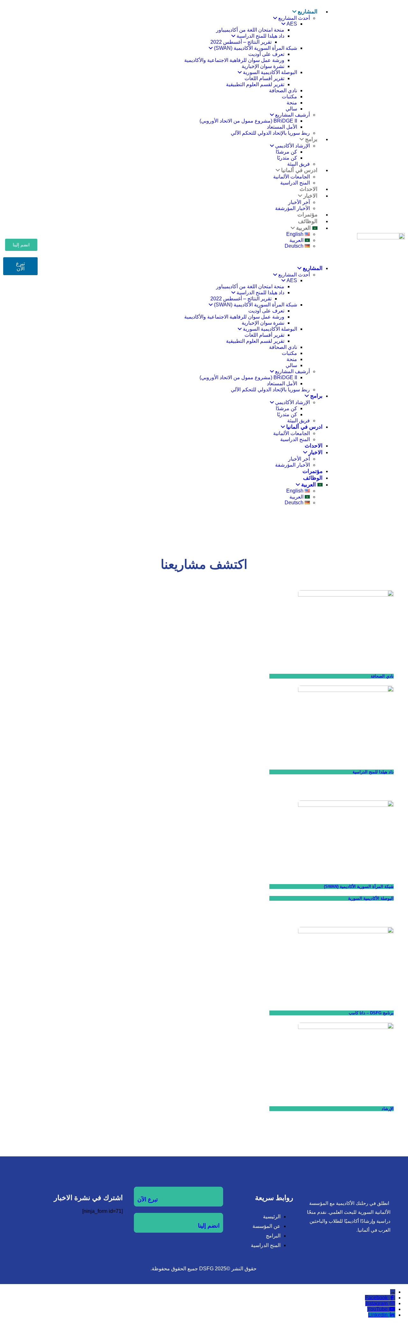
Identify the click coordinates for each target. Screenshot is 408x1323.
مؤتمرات (312, 471)
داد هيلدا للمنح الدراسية (260, 36)
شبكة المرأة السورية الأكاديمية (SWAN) (255, 48)
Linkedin (378, 1315)
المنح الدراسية (295, 439)
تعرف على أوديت (266, 54)
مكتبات (289, 96)
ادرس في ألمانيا (299, 170)
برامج (311, 139)
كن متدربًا (287, 158)
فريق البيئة (298, 420)
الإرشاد (388, 1108)
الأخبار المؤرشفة (292, 465)
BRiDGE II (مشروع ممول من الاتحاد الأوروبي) (248, 121)
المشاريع (307, 12)
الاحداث (314, 446)
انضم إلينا (209, 1225)
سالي (291, 108)
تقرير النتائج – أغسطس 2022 (241, 42)
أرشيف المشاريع (292, 114)
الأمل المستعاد (282, 127)
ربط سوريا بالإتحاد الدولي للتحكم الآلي (270, 133)
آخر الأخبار (299, 202)
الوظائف (313, 478)
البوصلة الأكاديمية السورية (270, 72)
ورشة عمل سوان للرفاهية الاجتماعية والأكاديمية (234, 60)
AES (292, 23)
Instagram (376, 1303)
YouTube (377, 1309)
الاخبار (310, 196)
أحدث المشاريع (294, 18)
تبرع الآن (147, 1199)
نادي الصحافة (283, 90)
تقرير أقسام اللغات (264, 78)
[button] (195, 257)
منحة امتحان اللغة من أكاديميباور (250, 30)
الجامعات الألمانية (291, 176)
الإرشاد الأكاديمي (292, 145)
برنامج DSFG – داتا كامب (371, 1013)
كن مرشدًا (286, 151)
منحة (292, 102)
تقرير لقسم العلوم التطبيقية (255, 84)
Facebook (376, 1297)
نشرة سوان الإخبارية (263, 66)
